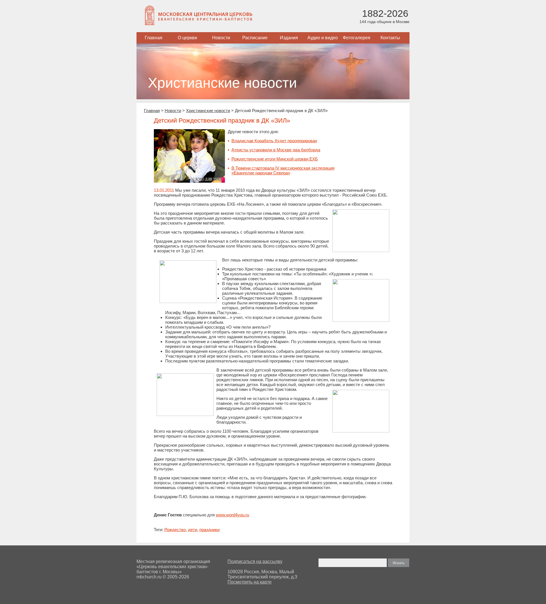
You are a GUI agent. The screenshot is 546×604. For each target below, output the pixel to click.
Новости (221, 37)
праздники (209, 529)
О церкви (187, 37)
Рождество (175, 529)
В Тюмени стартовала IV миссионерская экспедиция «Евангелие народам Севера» (282, 170)
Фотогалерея (356, 37)
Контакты (390, 37)
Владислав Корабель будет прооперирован (274, 140)
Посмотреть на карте (250, 582)
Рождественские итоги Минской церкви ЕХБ (274, 158)
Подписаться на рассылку (255, 561)
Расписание (255, 37)
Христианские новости (208, 110)
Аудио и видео (322, 37)
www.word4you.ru (232, 514)
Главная (153, 37)
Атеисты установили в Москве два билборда (275, 149)
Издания (289, 37)
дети (192, 529)
